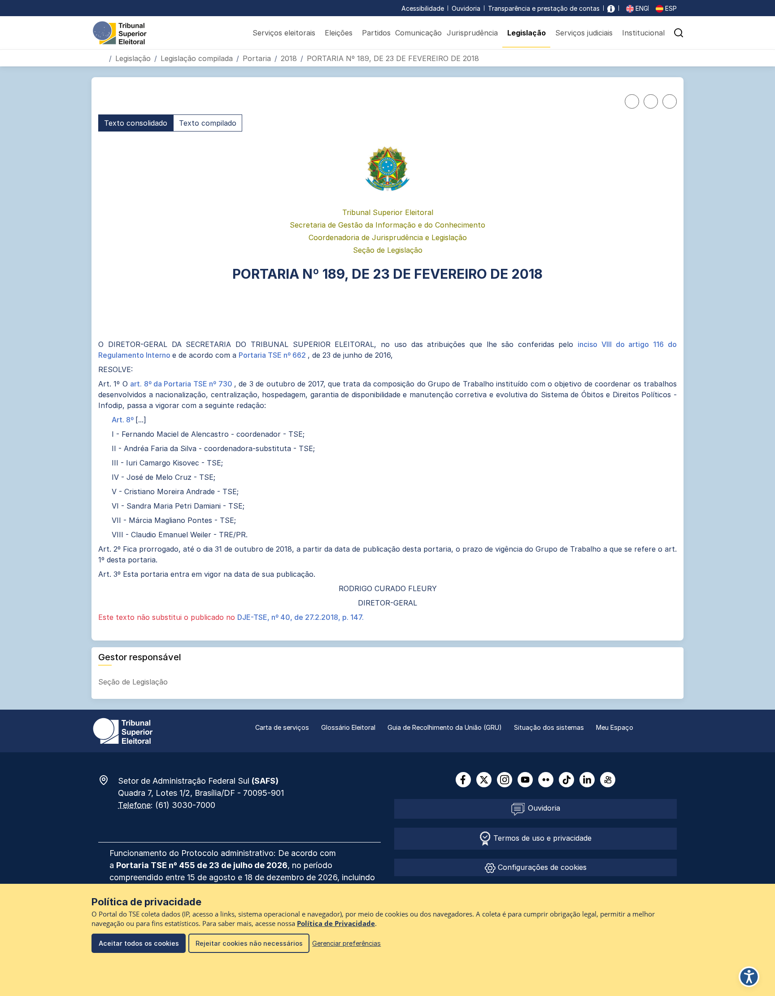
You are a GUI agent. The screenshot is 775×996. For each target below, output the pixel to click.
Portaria (257, 58)
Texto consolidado (135, 122)
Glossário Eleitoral (348, 727)
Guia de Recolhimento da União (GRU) (445, 727)
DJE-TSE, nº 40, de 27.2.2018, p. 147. (300, 617)
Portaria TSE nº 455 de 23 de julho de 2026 (201, 865)
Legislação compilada (197, 58)
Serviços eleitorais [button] (284, 32)
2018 (289, 58)
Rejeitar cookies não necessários (249, 943)
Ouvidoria (466, 8)
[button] (678, 32)
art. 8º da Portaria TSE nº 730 (182, 383)
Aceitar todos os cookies (139, 943)
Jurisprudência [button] (472, 32)
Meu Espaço (614, 727)
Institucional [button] (643, 32)
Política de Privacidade (336, 923)
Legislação (133, 58)
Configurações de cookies (541, 867)
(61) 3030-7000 (185, 805)
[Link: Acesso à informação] (611, 8)
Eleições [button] (339, 32)
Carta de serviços (282, 727)
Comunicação (418, 32)
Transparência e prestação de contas (544, 8)
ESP (670, 8)
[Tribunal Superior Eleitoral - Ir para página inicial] (119, 32)
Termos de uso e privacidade (541, 838)
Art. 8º (123, 419)
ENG (641, 8)
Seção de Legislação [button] (134, 681)
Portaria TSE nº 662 (273, 355)
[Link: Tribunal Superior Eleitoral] (122, 730)
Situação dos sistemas (549, 727)
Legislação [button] (526, 32)
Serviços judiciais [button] (584, 32)
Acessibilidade (422, 8)
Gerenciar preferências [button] (346, 943)
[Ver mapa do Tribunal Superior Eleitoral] (108, 780)
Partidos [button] (376, 32)
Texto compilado (207, 122)
